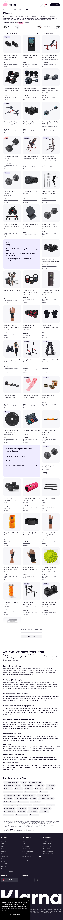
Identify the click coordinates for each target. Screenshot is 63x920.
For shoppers (6, 1)
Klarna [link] (5, 9)
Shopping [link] (11, 9)
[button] (46, 5)
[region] (15, 909)
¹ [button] (11, 64)
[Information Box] (16, 33)
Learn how (26, 22)
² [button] (11, 166)
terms (11, 829)
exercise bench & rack (12, 722)
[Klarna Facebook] (24, 880)
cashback (6, 740)
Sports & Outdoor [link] (20, 9)
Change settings (15, 914)
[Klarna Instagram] (37, 880)
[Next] (57, 27)
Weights (52, 682)
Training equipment (9, 708)
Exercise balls (7, 696)
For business (14, 1)
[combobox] (49, 33)
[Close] (28, 900)
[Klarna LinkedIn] (28, 880)
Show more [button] (31, 636)
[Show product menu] (58, 13)
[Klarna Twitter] (33, 880)
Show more (57, 19)
